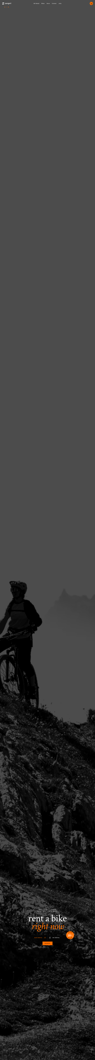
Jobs (60, 3)
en (8, 7)
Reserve (47, 943)
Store (48, 3)
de (4, 7)
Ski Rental (36, 3)
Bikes (43, 3)
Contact (54, 3)
